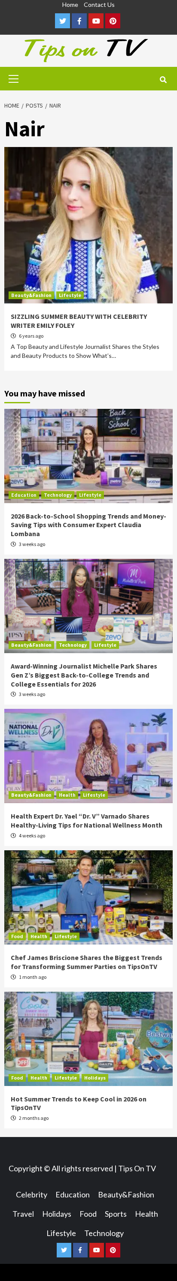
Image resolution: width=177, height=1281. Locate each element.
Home (70, 4)
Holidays (95, 1077)
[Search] (163, 80)
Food (17, 936)
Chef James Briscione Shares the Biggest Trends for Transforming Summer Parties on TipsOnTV (86, 962)
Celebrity (31, 1194)
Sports (116, 1213)
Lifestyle (70, 295)
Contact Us (99, 4)
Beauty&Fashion (31, 295)
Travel (23, 1213)
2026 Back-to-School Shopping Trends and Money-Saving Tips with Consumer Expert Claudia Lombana (88, 525)
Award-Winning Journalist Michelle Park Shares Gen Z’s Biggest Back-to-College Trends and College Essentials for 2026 (84, 675)
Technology (58, 495)
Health (67, 795)
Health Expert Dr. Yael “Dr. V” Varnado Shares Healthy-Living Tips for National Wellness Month (86, 820)
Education (24, 495)
